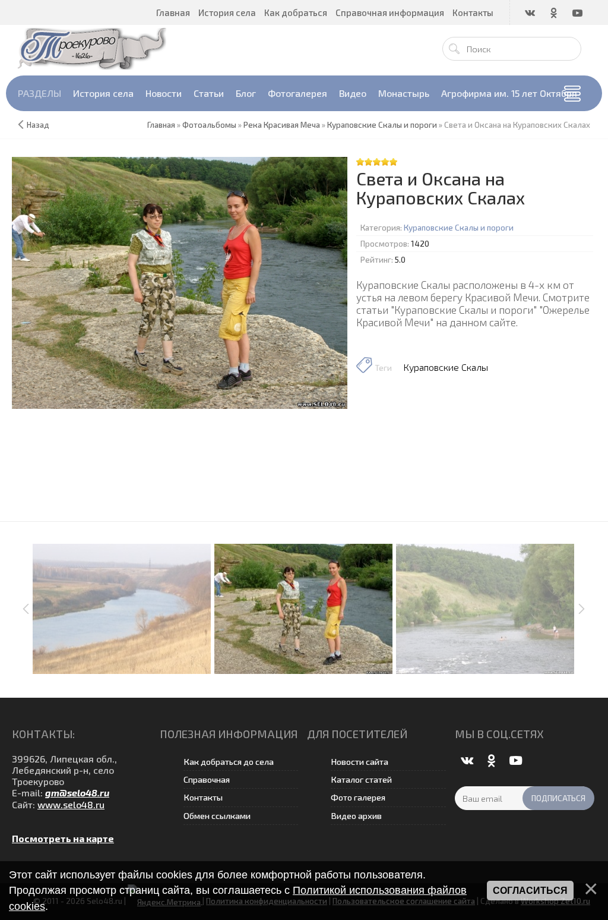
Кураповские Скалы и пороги (459, 227)
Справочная (206, 779)
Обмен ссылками (217, 816)
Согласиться (530, 891)
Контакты (203, 797)
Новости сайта (359, 762)
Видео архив (356, 816)
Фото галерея (358, 797)
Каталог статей (361, 779)
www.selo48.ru (70, 804)
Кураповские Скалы (445, 367)
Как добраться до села (228, 762)
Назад (38, 125)
